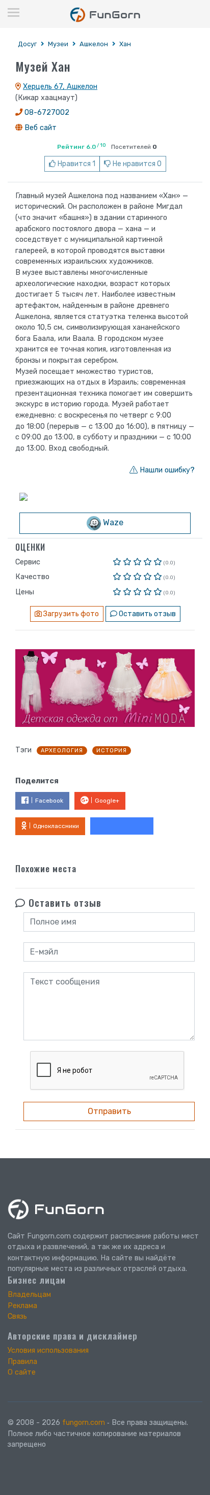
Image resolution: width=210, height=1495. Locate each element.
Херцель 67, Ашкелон (60, 86)
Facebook (49, 800)
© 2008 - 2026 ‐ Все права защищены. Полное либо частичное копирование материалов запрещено (98, 1433)
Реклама (22, 1305)
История (111, 750)
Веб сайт (40, 127)
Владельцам (29, 1294)
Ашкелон (94, 44)
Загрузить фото (70, 614)
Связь (17, 1316)
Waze (112, 523)
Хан (125, 44)
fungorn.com (83, 1422)
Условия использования (48, 1350)
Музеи (58, 44)
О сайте (22, 1372)
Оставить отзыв (146, 614)
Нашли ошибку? (166, 470)
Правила (22, 1361)
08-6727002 (46, 112)
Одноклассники (56, 826)
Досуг (27, 44)
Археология (62, 750)
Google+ (107, 800)
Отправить (109, 1111)
